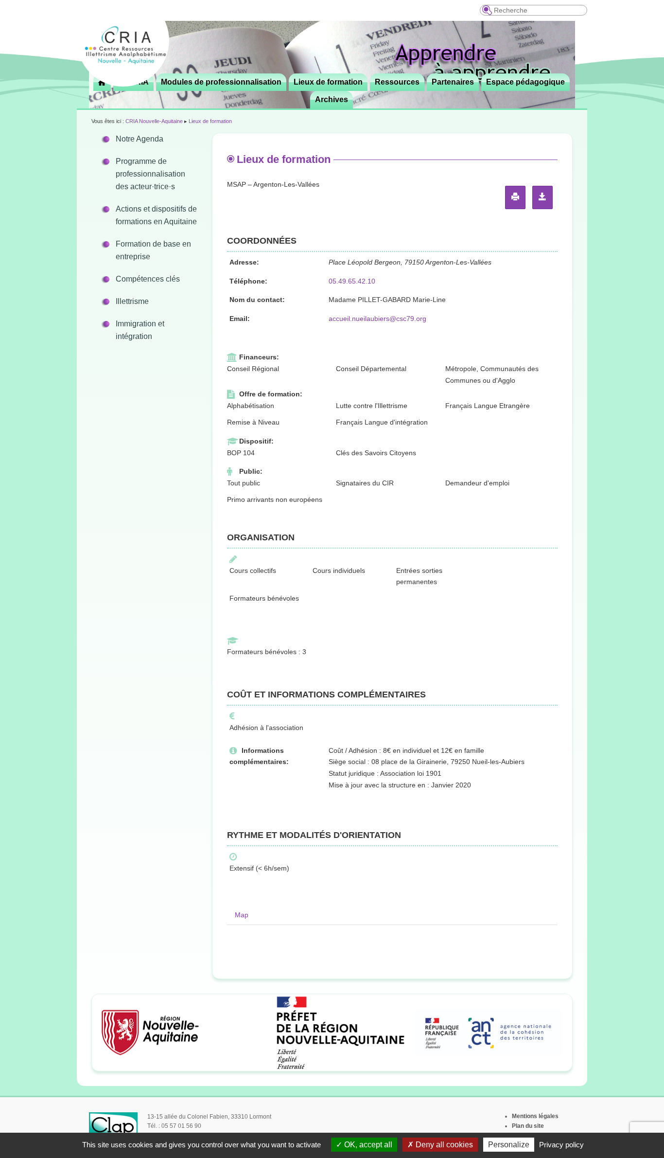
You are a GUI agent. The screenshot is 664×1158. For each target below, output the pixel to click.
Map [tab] (241, 915)
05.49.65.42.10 (352, 281)
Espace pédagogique (525, 82)
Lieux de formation (328, 82)
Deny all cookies (443, 1144)
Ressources (397, 82)
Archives (331, 99)
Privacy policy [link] (561, 1144)
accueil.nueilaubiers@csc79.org (377, 318)
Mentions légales (535, 1116)
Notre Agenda (139, 139)
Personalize (508, 1144)
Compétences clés (148, 279)
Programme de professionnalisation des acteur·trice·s (150, 174)
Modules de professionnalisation (221, 82)
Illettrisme (132, 301)
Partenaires (453, 82)
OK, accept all (367, 1144)
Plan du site (528, 1125)
